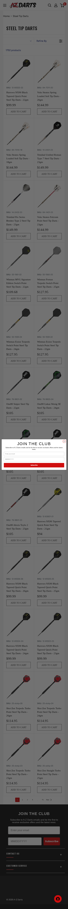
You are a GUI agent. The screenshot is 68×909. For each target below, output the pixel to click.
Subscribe (34, 465)
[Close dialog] (64, 441)
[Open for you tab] (58, 899)
